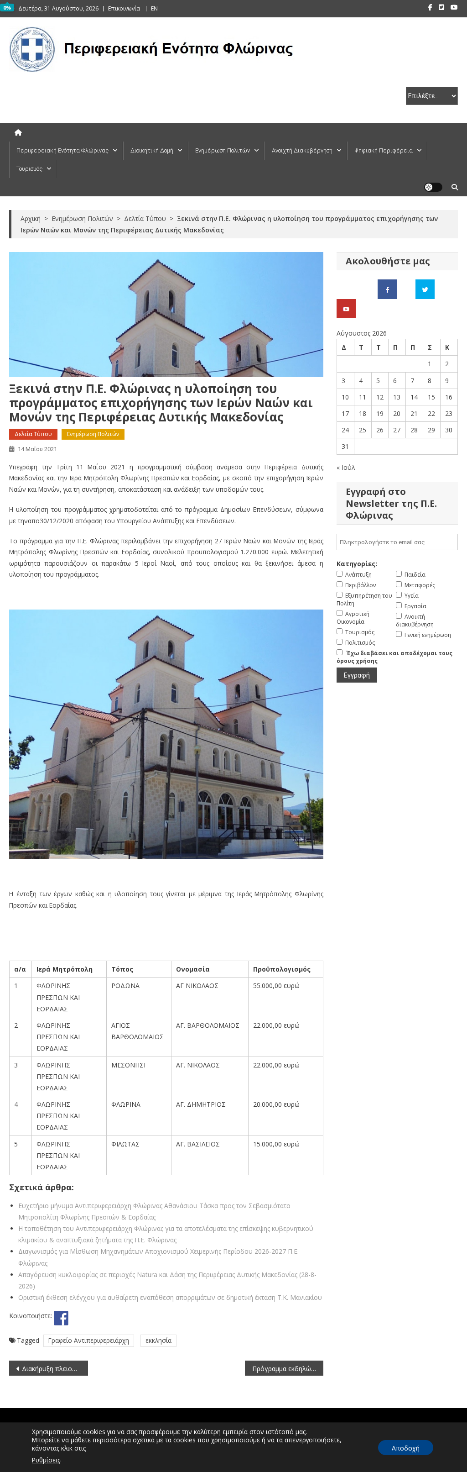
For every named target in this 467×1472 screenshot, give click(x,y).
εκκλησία (158, 1340)
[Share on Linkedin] (111, 1318)
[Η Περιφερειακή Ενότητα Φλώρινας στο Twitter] (425, 288)
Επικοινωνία (124, 8)
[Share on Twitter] (78, 1318)
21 (414, 413)
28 (414, 430)
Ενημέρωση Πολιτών (222, 150)
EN (154, 8)
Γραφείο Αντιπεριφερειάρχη (88, 1340)
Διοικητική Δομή (151, 150)
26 (380, 430)
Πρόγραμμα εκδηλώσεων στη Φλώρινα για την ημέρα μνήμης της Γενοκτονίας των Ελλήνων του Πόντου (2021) (287, 1368)
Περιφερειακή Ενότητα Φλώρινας (62, 150)
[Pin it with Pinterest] (95, 1318)
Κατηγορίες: (357, 563)
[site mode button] (433, 187)
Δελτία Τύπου (33, 434)
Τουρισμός (29, 168)
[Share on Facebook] (61, 1318)
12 (380, 397)
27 (396, 430)
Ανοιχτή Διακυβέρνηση (302, 150)
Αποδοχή (406, 1448)
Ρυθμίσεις (46, 1460)
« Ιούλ (346, 467)
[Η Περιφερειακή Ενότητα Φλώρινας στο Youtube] (346, 308)
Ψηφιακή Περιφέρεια (383, 150)
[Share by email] (128, 1318)
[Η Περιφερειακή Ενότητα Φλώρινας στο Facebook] (387, 288)
